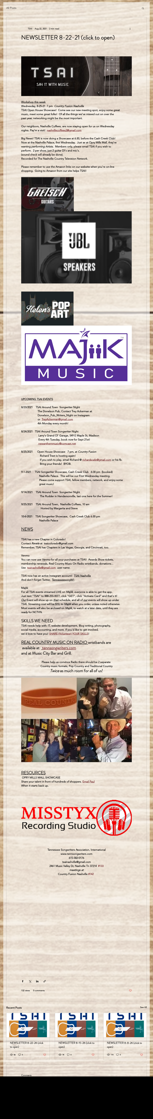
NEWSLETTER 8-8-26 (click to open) (124, 1045)
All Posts (11, 8)
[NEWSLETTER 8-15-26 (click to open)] (76, 1025)
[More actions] (130, 28)
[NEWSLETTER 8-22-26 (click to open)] (28, 1025)
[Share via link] (44, 981)
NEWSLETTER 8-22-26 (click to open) (26, 1045)
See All (143, 1007)
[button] (142, 8)
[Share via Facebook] (22, 981)
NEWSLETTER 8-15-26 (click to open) (76, 1045)
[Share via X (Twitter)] (30, 981)
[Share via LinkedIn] (37, 981)
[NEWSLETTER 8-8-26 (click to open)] (125, 1025)
